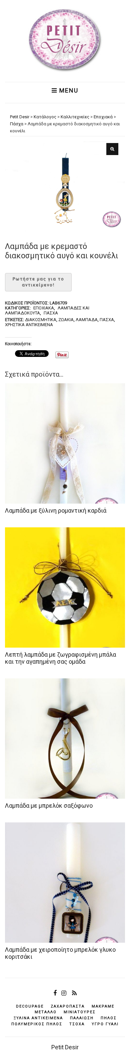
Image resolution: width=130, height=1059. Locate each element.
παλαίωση (82, 1018)
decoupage (30, 1006)
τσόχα (77, 1024)
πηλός (109, 1018)
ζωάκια (66, 319)
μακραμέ (103, 1006)
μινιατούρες (80, 1012)
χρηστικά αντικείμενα (29, 324)
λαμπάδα (87, 319)
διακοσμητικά (40, 319)
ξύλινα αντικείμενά (38, 1018)
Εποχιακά (43, 307)
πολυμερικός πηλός (36, 1024)
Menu (67, 91)
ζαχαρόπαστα (68, 1006)
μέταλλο (46, 1012)
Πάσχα (51, 312)
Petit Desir (65, 1047)
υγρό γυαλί (105, 1024)
